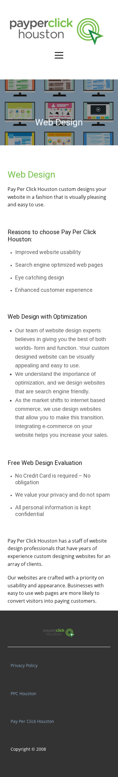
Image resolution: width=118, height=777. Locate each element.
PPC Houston (23, 693)
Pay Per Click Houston (32, 189)
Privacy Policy (24, 665)
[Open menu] (59, 55)
